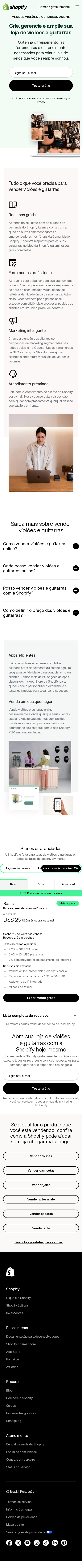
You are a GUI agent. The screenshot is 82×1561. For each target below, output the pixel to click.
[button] (77, 7)
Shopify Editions (17, 1305)
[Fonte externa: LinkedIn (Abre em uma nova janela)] (55, 1543)
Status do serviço (18, 1467)
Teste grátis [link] (41, 85)
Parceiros (12, 1359)
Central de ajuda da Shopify (25, 1444)
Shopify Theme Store (21, 1344)
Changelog (13, 1421)
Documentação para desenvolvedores (32, 1336)
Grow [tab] (41, 884)
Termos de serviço (19, 1502)
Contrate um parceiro (20, 1459)
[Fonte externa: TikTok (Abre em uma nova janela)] (46, 1543)
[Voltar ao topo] (10, 1272)
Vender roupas (41, 1156)
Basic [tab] (13, 884)
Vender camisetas (41, 1170)
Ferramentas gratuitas (21, 1413)
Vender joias (41, 1185)
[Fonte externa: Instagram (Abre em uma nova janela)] (37, 1543)
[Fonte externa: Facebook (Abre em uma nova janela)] (9, 1543)
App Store (13, 1352)
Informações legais (19, 1509)
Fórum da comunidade (21, 1452)
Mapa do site (15, 1524)
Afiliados (12, 1367)
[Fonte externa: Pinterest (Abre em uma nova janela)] (64, 1543)
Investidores (14, 1313)
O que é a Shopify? (19, 1298)
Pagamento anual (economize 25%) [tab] (58, 868)
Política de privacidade (21, 1517)
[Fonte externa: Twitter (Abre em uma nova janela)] (18, 1543)
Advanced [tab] (68, 884)
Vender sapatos (41, 1214)
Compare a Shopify (19, 1398)
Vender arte (41, 1228)
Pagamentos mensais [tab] (18, 868)
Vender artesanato (41, 1199)
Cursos (11, 1405)
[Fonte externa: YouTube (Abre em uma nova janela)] (27, 1543)
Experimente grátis (41, 998)
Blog (9, 1390)
